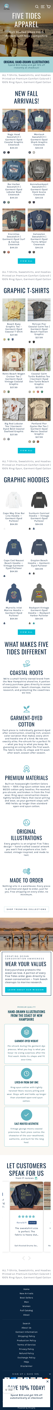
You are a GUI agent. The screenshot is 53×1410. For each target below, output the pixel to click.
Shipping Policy (26, 1336)
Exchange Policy (26, 1357)
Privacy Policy (26, 1349)
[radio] (4, 152)
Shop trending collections (26, 909)
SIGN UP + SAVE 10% (25, 1374)
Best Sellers (26, 1297)
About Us (27, 1327)
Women (26, 1306)
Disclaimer (26, 1366)
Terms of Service (26, 1344)
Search (26, 1323)
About (26, 1315)
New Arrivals (26, 1293)
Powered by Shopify (26, 1408)
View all (26, 261)
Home (26, 1289)
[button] (24, 1258)
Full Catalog (26, 1310)
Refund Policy (26, 1353)
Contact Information (27, 1332)
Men (26, 1302)
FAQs (26, 1362)
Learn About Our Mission (26, 990)
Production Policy (26, 1340)
